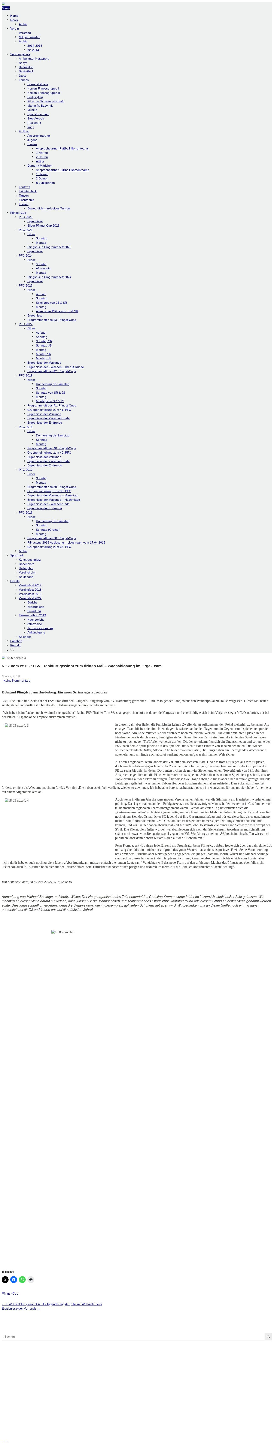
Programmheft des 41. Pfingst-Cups (51, 405)
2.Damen (42, 178)
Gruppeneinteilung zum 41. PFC (49, 409)
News (14, 20)
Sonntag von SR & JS (50, 392)
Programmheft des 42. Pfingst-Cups (51, 371)
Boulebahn (26, 576)
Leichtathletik (28, 191)
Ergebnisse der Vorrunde (44, 362)
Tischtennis (26, 200)
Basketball (26, 71)
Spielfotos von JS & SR (51, 302)
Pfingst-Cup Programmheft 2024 (49, 277)
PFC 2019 (26, 375)
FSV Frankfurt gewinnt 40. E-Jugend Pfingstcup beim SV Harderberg (52, 1304)
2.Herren (42, 157)
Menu (6, 8)
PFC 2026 (26, 217)
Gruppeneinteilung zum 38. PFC (49, 546)
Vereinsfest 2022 (30, 598)
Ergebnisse (35, 221)
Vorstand (25, 32)
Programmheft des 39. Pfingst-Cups (51, 486)
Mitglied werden (29, 37)
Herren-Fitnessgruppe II (43, 92)
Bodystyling (35, 97)
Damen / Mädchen (39, 165)
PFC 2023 (26, 285)
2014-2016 (34, 45)
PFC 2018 (26, 427)
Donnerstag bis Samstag (52, 384)
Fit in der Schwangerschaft (45, 101)
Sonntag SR (44, 341)
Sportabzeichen (38, 114)
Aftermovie (43, 268)
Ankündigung (36, 632)
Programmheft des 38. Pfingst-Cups (51, 538)
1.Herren (42, 152)
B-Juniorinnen (45, 182)
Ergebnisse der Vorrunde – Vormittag (52, 495)
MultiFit (32, 110)
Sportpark (17, 555)
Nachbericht (35, 619)
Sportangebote (20, 54)
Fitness (24, 80)
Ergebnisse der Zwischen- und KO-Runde (55, 367)
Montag (41, 242)
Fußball (24, 131)
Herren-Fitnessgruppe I (43, 88)
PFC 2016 (26, 512)
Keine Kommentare (16, 680)
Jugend (32, 140)
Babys (23, 62)
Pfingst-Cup (18, 212)
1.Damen (42, 174)
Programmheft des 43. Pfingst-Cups (51, 319)
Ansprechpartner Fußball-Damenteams (62, 170)
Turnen (23, 204)
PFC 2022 (26, 324)
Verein (14, 28)
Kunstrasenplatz (30, 559)
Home (14, 15)
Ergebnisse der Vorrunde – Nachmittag (53, 499)
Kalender (25, 636)
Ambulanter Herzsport (34, 58)
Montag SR (43, 354)
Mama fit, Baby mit (40, 105)
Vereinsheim (27, 572)
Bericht (32, 602)
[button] (12, 650)
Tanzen (24, 195)
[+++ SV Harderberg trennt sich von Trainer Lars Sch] (137, 1359)
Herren (32, 144)
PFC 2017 (26, 469)
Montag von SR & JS (50, 401)
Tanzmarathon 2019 (32, 615)
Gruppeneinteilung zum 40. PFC (49, 452)
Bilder (31, 234)
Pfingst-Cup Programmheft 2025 (49, 247)
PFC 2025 (26, 230)
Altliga (40, 161)
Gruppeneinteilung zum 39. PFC (49, 491)
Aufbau (41, 294)
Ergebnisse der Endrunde (44, 422)
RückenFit (34, 122)
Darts (22, 75)
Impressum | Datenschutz (20, 1448)
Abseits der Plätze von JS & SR (57, 311)
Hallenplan (26, 568)
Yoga (30, 127)
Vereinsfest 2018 (30, 589)
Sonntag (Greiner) (48, 529)
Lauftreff (24, 187)
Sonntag (41, 238)
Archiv (23, 24)
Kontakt (15, 645)
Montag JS (43, 358)
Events (14, 581)
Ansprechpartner (38, 135)
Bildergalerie (35, 606)
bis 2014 (33, 50)
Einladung (34, 611)
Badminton (26, 67)
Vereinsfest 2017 (30, 585)
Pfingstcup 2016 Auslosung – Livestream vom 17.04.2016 (66, 542)
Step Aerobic (36, 118)
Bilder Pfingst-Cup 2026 (43, 225)
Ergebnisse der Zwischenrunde (48, 418)
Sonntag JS (44, 345)
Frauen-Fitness (37, 84)
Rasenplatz (26, 564)
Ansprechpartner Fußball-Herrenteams (62, 148)
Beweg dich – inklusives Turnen (48, 208)
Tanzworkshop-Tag (40, 628)
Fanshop (16, 641)
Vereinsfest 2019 (30, 594)
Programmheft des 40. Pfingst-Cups (51, 448)
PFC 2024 (26, 255)
